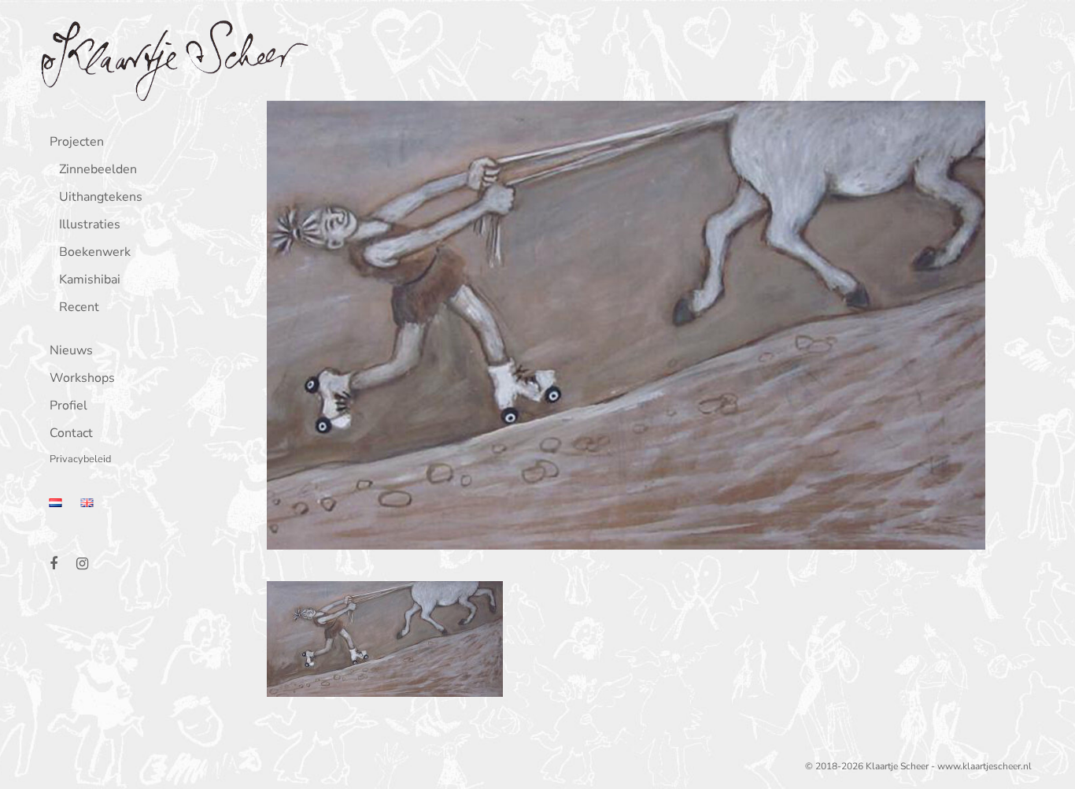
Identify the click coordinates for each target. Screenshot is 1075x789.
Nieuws (71, 351)
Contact (71, 434)
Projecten (77, 142)
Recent (79, 308)
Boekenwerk (95, 253)
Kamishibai (89, 280)
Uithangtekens (100, 198)
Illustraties (89, 225)
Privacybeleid (80, 460)
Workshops (82, 379)
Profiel (68, 406)
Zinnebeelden (98, 170)
